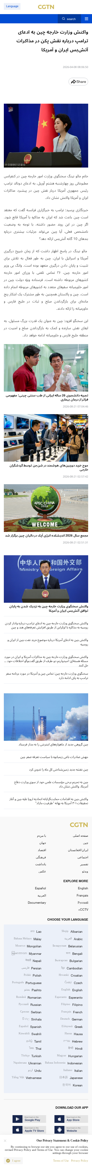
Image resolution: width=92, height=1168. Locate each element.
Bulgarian (68, 960)
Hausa (73, 1033)
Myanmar (26, 953)
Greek (72, 1026)
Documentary (37, 902)
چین (85, 843)
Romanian (28, 997)
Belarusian (67, 945)
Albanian (72, 931)
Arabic (73, 938)
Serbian (30, 1011)
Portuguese (26, 982)
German (71, 1019)
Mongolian (28, 945)
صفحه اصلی (80, 835)
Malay (27, 938)
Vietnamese (26, 1077)
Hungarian (69, 1055)
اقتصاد (42, 850)
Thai (35, 1048)
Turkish (31, 1055)
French (71, 1011)
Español (40, 888)
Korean (72, 1085)
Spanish (30, 1026)
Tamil (33, 1041)
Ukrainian (27, 1062)
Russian (30, 1004)
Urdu (34, 1070)
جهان (42, 843)
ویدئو (85, 871)
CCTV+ (83, 909)
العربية (42, 895)
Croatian (70, 975)
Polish (32, 975)
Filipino (71, 1004)
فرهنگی (41, 857)
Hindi (75, 1048)
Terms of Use (61, 1160)
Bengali (74, 953)
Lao (35, 931)
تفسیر (84, 864)
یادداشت (40, 864)
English (83, 888)
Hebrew (72, 1041)
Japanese (70, 1077)
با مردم (41, 835)
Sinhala (31, 1019)
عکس (42, 871)
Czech (73, 982)
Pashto (32, 989)
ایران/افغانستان (78, 850)
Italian (72, 1070)
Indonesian (63, 1062)
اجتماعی (82, 857)
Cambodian (71, 968)
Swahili (30, 1033)
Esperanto (68, 997)
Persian (31, 968)
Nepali (33, 960)
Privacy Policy (79, 1160)
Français (82, 895)
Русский (83, 902)
